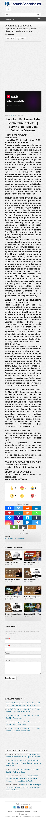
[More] (32, 527)
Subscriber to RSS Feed (26, 807)
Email (7, 646)
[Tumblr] (36, 518)
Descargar (23, 814)
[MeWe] (18, 513)
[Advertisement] (23, 67)
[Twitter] (18, 508)
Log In (9, 9)
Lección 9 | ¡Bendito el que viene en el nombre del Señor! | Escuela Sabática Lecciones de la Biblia (23, 763)
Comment (8, 660)
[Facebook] (9, 508)
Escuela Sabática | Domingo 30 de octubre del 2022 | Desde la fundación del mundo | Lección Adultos (23, 778)
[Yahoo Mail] (18, 518)
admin (12, 115)
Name (7, 639)
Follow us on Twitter (14, 807)
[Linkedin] (36, 508)
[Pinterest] (9, 513)
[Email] (14, 527)
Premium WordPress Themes (30, 807)
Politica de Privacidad (22, 812)
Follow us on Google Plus (22, 807)
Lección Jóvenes (19, 538)
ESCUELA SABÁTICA (22, 816)
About (35, 812)
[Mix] (27, 513)
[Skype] (27, 518)
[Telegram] (36, 522)
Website (7, 653)
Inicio (10, 812)
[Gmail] (18, 522)
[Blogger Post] (23, 527)
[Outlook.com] (27, 522)
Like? (12, 38)
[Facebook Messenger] (9, 518)
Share (22, 38)
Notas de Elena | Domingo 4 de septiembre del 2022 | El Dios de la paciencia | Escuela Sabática (23, 787)
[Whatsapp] (36, 513)
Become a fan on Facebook (18, 807)
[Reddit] (27, 508)
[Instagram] (9, 522)
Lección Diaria (9, 538)
